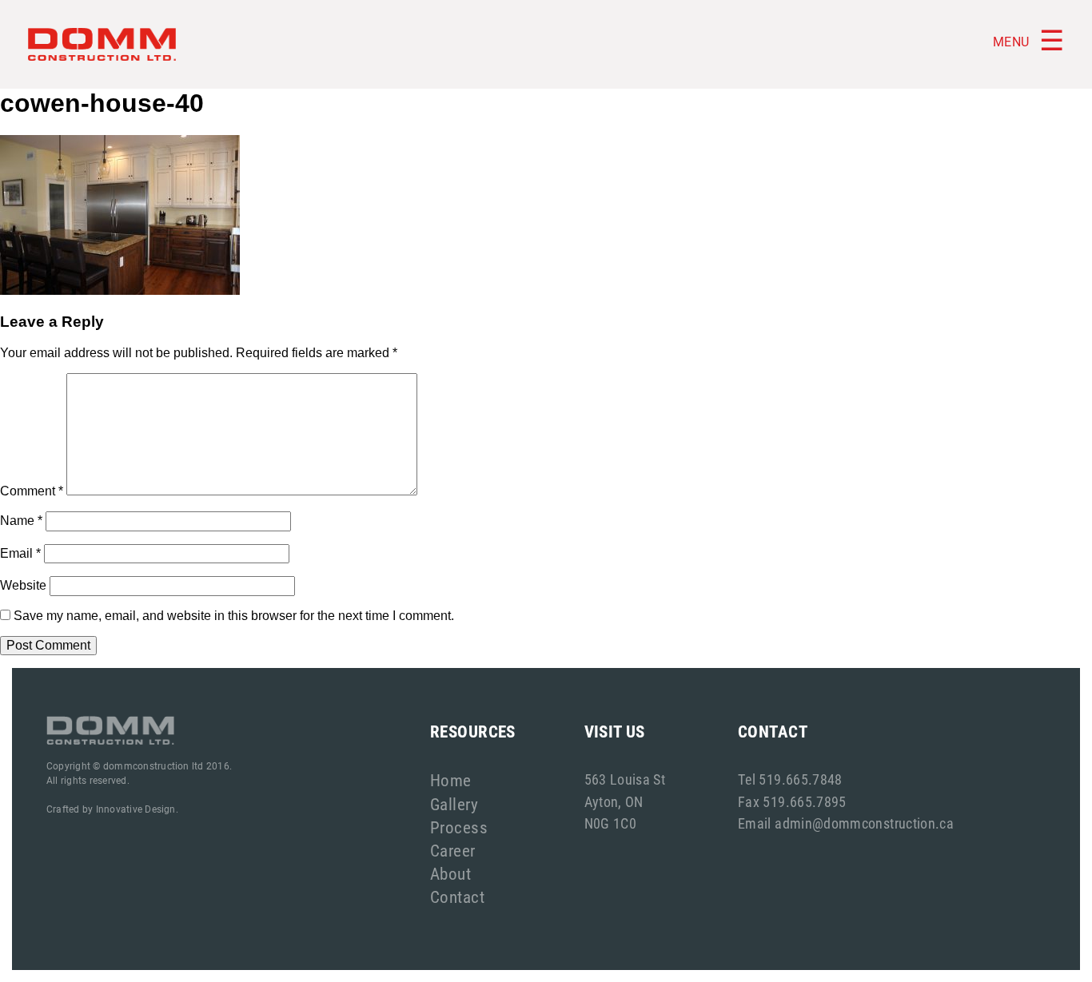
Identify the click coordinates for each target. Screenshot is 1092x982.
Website (23, 585)
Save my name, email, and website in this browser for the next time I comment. (234, 615)
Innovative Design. (137, 808)
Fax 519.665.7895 (792, 801)
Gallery (454, 804)
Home (451, 780)
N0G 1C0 (610, 823)
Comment (31, 491)
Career (453, 850)
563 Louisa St (625, 779)
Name (21, 520)
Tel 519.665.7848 (790, 779)
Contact (457, 896)
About (450, 873)
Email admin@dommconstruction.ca (846, 823)
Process (459, 827)
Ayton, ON (614, 801)
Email (20, 553)
